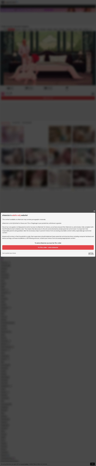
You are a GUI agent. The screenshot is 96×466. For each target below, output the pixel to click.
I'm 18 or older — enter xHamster (48, 247)
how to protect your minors (9, 253)
